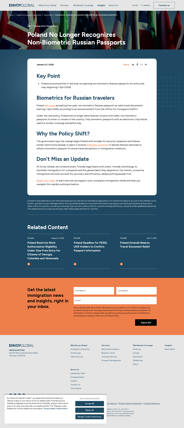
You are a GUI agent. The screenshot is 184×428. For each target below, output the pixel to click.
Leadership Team (77, 373)
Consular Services (109, 357)
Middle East (138, 360)
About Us (113, 5)
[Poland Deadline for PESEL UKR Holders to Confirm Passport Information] (75, 264)
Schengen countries (97, 144)
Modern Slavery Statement (130, 403)
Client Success (76, 357)
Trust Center (75, 388)
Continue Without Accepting (90, 398)
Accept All (89, 404)
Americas (137, 349)
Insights (101, 5)
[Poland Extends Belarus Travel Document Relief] (121, 264)
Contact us (164, 5)
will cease (49, 105)
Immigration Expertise (80, 349)
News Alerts (170, 349)
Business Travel (108, 353)
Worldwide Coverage (83, 5)
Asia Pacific (138, 357)
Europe (136, 353)
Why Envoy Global (47, 5)
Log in (135, 5)
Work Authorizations (110, 349)
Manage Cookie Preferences (90, 417)
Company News (77, 377)
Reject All (90, 410)
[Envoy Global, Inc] (22, 5)
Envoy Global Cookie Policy (55, 409)
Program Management (111, 360)
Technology (75, 353)
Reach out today (46, 180)
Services (64, 5)
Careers (73, 381)
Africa (135, 364)
